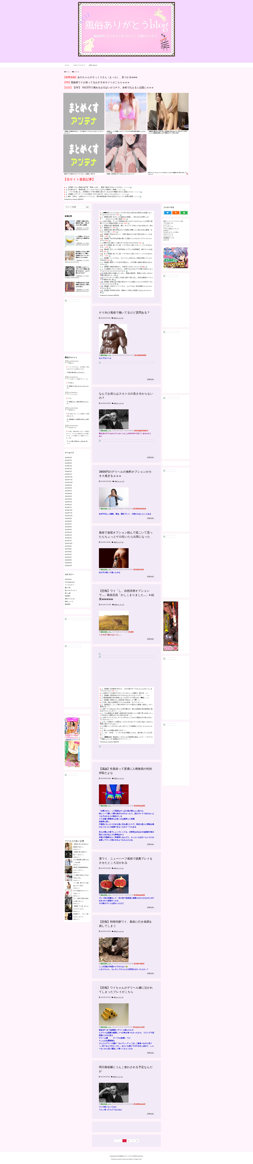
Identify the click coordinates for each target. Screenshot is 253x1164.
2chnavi (165, 230)
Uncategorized (69, 582)
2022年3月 (68, 535)
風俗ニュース (69, 601)
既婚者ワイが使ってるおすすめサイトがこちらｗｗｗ (100, 82)
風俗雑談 (67, 604)
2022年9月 (68, 518)
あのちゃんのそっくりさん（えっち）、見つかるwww (107, 77)
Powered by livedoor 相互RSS (73, 199)
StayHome (68, 579)
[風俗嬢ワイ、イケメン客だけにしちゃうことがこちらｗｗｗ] (68, 916)
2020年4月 (68, 565)
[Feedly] (184, 213)
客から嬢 (67, 593)
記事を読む (150, 379)
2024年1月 (68, 474)
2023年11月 (68, 479)
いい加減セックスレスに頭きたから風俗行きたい (83, 238)
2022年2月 (68, 538)
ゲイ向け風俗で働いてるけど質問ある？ (124, 312)
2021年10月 (68, 543)
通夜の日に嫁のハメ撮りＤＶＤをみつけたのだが (120, 243)
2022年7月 (68, 524)
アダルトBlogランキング (171, 228)
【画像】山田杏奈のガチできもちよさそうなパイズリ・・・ (124, 695)
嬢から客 (67, 587)
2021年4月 (68, 551)
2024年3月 (68, 468)
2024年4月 (68, 466)
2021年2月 (68, 557)
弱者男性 (67, 596)
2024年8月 (68, 457)
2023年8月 (68, 488)
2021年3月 (68, 554)
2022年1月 (68, 540)
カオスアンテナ (168, 234)
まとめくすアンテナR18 (170, 232)
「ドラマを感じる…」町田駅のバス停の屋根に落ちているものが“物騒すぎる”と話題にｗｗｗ (100, 192)
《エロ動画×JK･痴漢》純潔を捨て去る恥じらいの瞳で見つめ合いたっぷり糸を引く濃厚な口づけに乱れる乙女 (126, 714)
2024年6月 (68, 463)
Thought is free (137, 1159)
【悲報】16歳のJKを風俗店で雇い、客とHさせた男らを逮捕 (82, 223)
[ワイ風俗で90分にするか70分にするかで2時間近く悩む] (68, 877)
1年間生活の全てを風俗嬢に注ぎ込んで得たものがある (83, 284)
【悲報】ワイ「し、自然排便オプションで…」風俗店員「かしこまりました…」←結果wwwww (126, 595)
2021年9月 (68, 546)
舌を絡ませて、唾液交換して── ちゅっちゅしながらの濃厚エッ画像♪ (92, 189)
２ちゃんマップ (168, 236)
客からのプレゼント (71, 590)
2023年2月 (68, 504)
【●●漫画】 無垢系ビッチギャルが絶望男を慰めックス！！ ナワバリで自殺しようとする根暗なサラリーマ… (126, 738)
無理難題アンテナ (168, 238)
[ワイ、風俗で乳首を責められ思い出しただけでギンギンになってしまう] (68, 900)
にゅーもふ (166, 225)
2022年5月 (68, 529)
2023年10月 (69, 482)
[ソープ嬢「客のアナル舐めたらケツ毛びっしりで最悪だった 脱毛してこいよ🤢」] (68, 885)
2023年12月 (68, 477)
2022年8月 (68, 521)
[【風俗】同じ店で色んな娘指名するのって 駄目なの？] (68, 846)
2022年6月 (68, 527)
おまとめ (166, 240)
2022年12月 (68, 510)
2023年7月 (68, 491)
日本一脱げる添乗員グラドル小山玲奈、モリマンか (121, 702)
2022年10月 (68, 515)
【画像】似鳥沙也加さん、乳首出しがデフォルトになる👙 (124, 267)
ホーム (68, 72)
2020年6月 (68, 560)
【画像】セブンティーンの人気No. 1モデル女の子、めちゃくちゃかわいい (94, 194)
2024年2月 (68, 471)
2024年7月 (68, 460)
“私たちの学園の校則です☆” (113, 730)
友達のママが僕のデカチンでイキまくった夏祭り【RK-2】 (124, 693)
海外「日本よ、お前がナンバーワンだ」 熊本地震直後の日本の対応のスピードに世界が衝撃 (100, 196)
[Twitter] (167, 213)
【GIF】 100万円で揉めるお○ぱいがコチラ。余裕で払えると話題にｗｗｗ (113, 87)
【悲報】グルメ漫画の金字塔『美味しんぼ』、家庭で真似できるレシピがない (95, 187)
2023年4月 (68, 499)
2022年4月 (68, 532)
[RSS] (176, 213)
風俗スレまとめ (118, 318)
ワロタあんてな (168, 223)
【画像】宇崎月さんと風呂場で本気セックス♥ (120, 700)
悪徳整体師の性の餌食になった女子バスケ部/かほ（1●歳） (124, 698)
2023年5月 (68, 496)
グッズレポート (70, 585)
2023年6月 (68, 493)
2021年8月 (68, 549)
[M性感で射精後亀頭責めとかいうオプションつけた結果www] (68, 869)
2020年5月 (68, 563)
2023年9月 (68, 485)
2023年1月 (68, 507)
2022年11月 (68, 513)
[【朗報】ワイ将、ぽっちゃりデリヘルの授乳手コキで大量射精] (68, 908)
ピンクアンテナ (168, 227)
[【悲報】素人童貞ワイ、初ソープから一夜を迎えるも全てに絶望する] (68, 854)
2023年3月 (68, 502)
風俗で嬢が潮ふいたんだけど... (76, 372)
